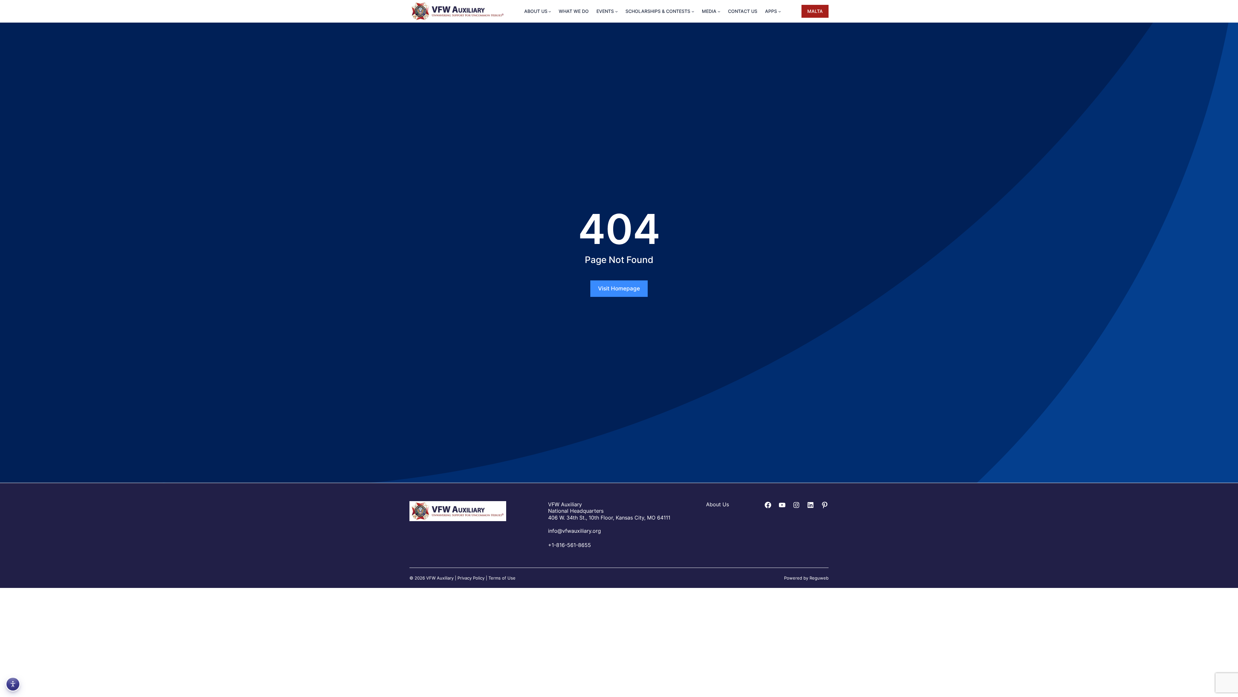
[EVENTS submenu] (616, 11)
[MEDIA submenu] (719, 11)
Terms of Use (502, 578)
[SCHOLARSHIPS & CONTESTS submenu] (693, 11)
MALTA (815, 11)
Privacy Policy (471, 578)
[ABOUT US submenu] (549, 11)
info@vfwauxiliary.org (574, 531)
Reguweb (819, 578)
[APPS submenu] (779, 11)
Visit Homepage (619, 288)
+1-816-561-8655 (569, 545)
